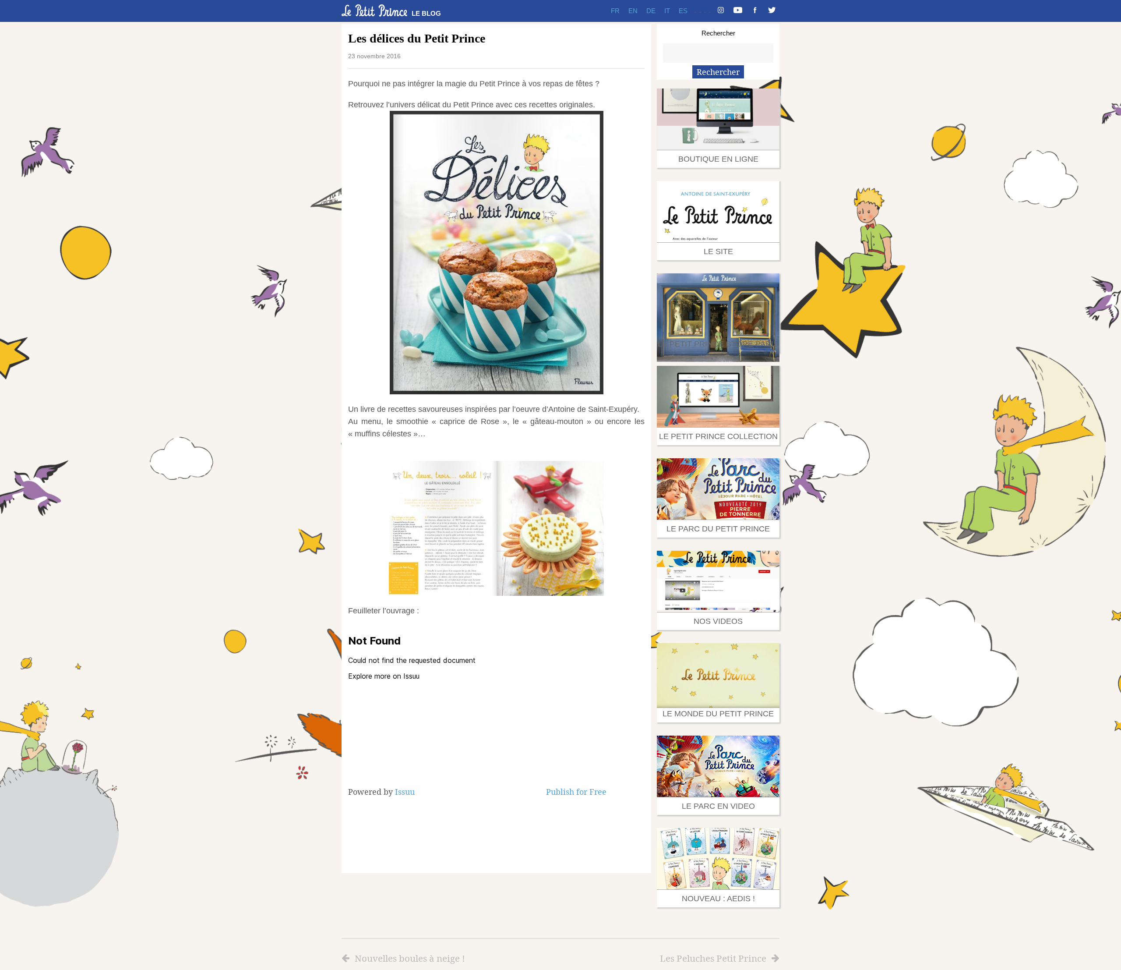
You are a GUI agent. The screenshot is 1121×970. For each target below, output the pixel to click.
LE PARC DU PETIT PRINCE (718, 528)
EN (633, 10)
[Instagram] (720, 11)
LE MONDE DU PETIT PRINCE (718, 713)
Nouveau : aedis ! (718, 898)
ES (683, 10)
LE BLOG (426, 13)
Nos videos (718, 621)
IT (667, 10)
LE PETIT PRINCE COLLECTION (718, 436)
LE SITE (718, 251)
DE (651, 10)
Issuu (405, 791)
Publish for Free (576, 791)
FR (615, 10)
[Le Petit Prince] (374, 10)
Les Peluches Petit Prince (713, 958)
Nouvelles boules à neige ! (410, 958)
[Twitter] (772, 11)
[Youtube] (737, 11)
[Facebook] (754, 11)
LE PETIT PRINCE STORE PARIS (718, 344)
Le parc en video (718, 806)
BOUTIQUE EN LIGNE (718, 159)
